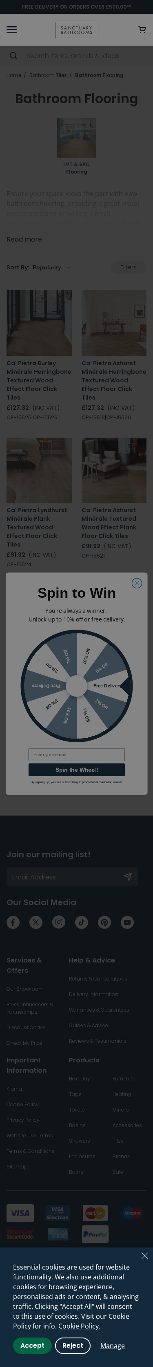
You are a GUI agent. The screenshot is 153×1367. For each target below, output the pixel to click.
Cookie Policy (78, 1326)
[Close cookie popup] (145, 1255)
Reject (72, 1345)
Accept (32, 1345)
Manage (112, 1345)
